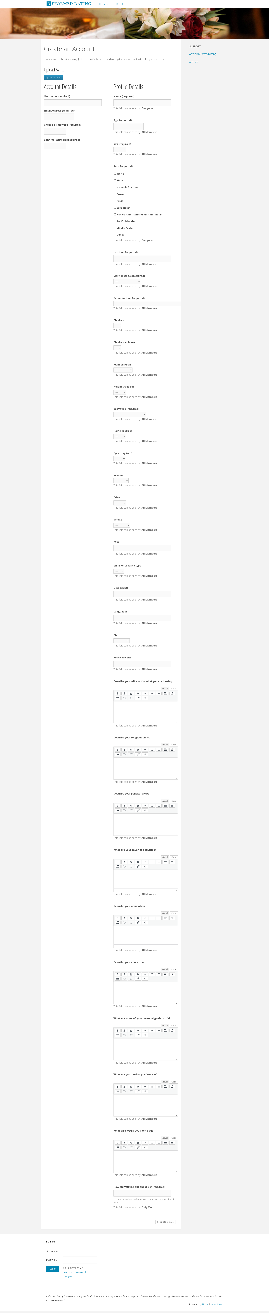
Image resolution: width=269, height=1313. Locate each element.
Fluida (205, 1304)
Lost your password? (74, 1272)
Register (67, 1277)
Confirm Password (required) (62, 140)
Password (51, 1259)
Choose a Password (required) (62, 124)
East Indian (123, 207)
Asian (120, 201)
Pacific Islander (126, 221)
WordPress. (217, 1304)
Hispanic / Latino (127, 187)
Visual (165, 688)
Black (120, 180)
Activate (193, 62)
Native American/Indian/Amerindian (139, 214)
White (120, 173)
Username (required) (57, 96)
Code (173, 688)
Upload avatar (53, 77)
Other (120, 235)
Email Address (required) (59, 110)
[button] (117, 693)
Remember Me (75, 1268)
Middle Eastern (126, 228)
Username (52, 1251)
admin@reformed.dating (202, 54)
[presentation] (117, 693)
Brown (121, 194)
